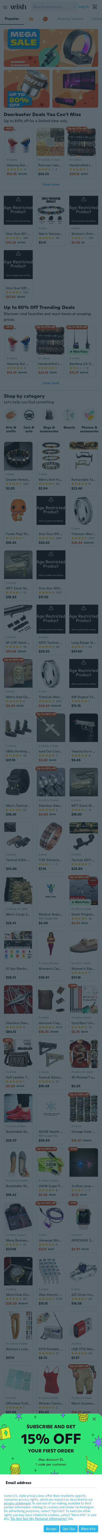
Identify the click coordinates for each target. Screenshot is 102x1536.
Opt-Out (69, 1529)
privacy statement (17, 1503)
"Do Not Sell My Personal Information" (39, 1519)
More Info (88, 1529)
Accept (51, 1529)
